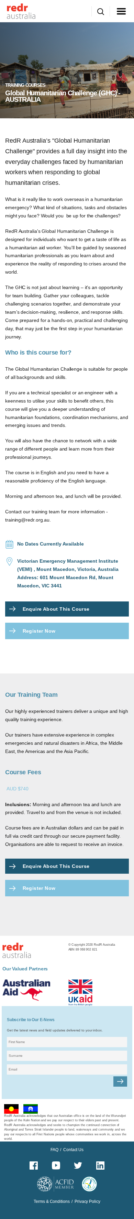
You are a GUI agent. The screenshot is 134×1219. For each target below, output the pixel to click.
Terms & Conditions (51, 1201)
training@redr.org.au (27, 520)
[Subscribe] (120, 1081)
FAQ (54, 1149)
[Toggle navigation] (121, 11)
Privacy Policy (87, 1201)
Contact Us (73, 1149)
